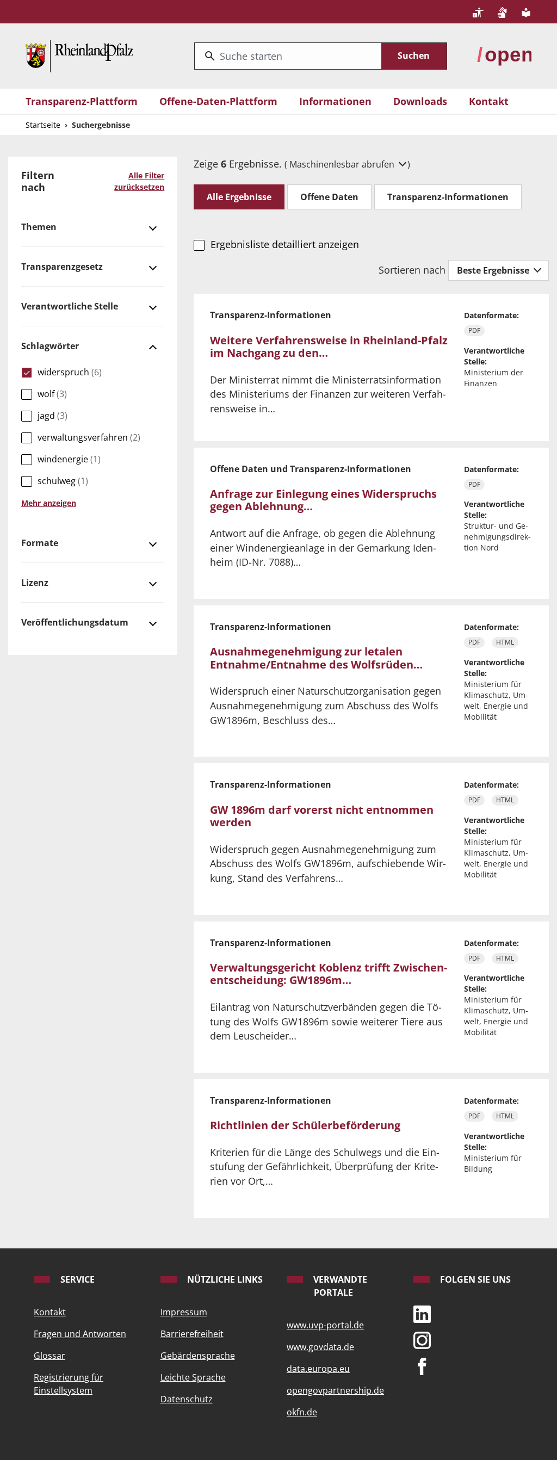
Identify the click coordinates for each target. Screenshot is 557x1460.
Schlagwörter (50, 346)
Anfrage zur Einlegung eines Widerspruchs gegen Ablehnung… (323, 500)
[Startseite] (79, 54)
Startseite (43, 125)
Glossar (49, 1356)
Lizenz (34, 583)
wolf (52, 394)
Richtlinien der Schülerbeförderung (305, 1125)
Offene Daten (329, 197)
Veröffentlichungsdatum (74, 622)
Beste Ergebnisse (494, 270)
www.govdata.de (320, 1347)
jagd (52, 416)
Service (76, 1279)
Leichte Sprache (193, 1377)
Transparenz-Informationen (448, 197)
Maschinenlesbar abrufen (343, 164)
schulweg (63, 481)
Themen (39, 227)
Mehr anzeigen (48, 503)
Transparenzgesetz (62, 267)
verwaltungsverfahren (89, 437)
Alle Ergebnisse (239, 197)
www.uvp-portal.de (325, 1325)
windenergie (69, 459)
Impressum (183, 1312)
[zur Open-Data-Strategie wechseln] (504, 54)
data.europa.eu (318, 1369)
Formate (39, 543)
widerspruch (70, 372)
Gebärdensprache (197, 1356)
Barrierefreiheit (192, 1334)
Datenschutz (186, 1399)
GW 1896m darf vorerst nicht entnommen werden (322, 816)
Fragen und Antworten (80, 1334)
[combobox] (288, 56)
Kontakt (489, 101)
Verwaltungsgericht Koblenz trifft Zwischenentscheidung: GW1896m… (328, 974)
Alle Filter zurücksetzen (139, 181)
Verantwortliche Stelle (69, 306)
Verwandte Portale (339, 1285)
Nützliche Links (224, 1279)
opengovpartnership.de (335, 1390)
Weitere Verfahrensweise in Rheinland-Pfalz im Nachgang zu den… (329, 347)
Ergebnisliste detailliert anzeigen (284, 244)
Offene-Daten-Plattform (218, 101)
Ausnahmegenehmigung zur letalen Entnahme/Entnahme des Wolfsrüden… (316, 658)
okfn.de (302, 1412)
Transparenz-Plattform (82, 101)
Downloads (420, 101)
